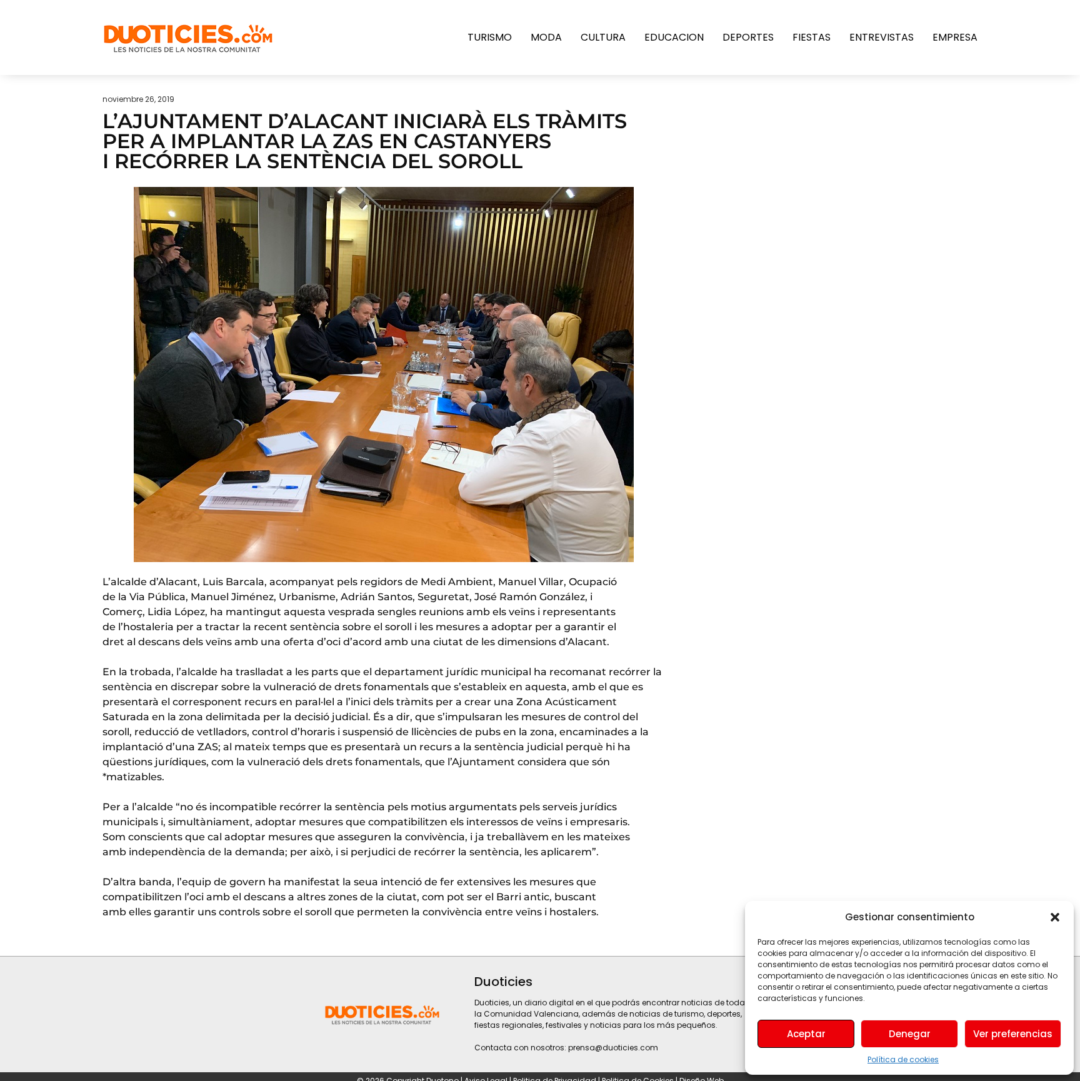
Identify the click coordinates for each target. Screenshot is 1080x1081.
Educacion (674, 37)
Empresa (955, 37)
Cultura (603, 37)
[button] (1055, 917)
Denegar (910, 1033)
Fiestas (811, 37)
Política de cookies (903, 1059)
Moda (546, 37)
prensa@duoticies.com (613, 1047)
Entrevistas (881, 37)
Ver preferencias (1012, 1033)
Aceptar (806, 1033)
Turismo (490, 37)
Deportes (748, 37)
